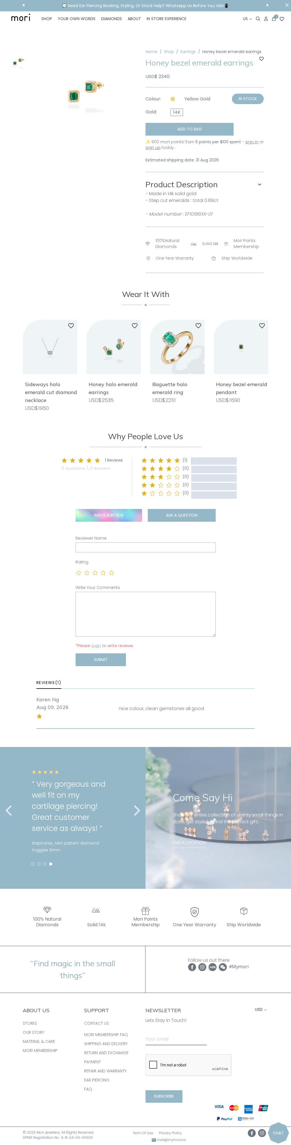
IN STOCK (248, 99)
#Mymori (239, 966)
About (134, 19)
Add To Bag (189, 129)
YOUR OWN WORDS (76, 19)
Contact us (96, 1023)
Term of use (143, 1133)
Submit (101, 659)
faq (88, 1089)
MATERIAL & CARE (39, 1041)
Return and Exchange (106, 1053)
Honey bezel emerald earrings (231, 51)
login (96, 646)
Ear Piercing (96, 1080)
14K (176, 112)
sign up (153, 147)
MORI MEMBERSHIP (40, 1050)
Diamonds (111, 19)
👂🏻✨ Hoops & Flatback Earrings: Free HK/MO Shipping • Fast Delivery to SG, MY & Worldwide (145, 6)
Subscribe (164, 1096)
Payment (92, 1062)
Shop (46, 19)
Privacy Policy (170, 1133)
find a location (189, 842)
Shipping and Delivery (106, 1044)
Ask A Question (182, 515)
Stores (30, 1023)
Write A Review (109, 515)
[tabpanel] (73, 816)
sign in (251, 142)
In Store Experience (166, 19)
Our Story (33, 1032)
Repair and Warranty (105, 1071)
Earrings (188, 51)
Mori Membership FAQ (106, 1034)
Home (151, 51)
